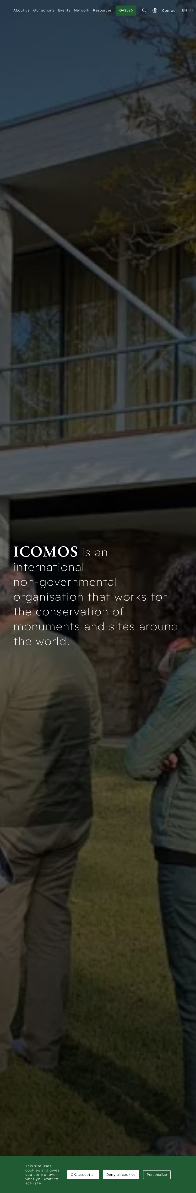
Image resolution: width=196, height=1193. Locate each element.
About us (21, 10)
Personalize (157, 1174)
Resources (102, 10)
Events (64, 10)
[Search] (144, 10)
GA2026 (126, 10)
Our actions (43, 10)
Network (81, 10)
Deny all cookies (121, 1174)
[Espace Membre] (155, 10)
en (184, 10)
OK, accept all (83, 1174)
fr (191, 10)
